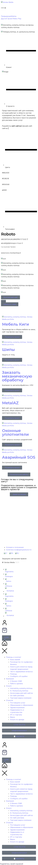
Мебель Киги (15, 324)
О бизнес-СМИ (16, 681)
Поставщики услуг (17, 703)
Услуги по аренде (17, 719)
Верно (12, 717)
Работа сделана (16, 684)
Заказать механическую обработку (17, 376)
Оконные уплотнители (15, 432)
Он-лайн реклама (17, 695)
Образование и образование (21, 705)
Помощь (13, 674)
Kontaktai (10, 591)
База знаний (15, 660)
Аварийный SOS (18, 457)
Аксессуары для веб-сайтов (21, 693)
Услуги (8, 686)
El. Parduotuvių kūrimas (19, 691)
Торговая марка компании (20, 698)
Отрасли (9, 700)
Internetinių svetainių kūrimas (21, 688)
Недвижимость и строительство (17, 711)
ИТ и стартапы (16, 715)
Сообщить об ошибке (18, 676)
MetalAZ (10, 403)
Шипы (8, 349)
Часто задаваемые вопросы (21, 672)
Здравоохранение (17, 707)
